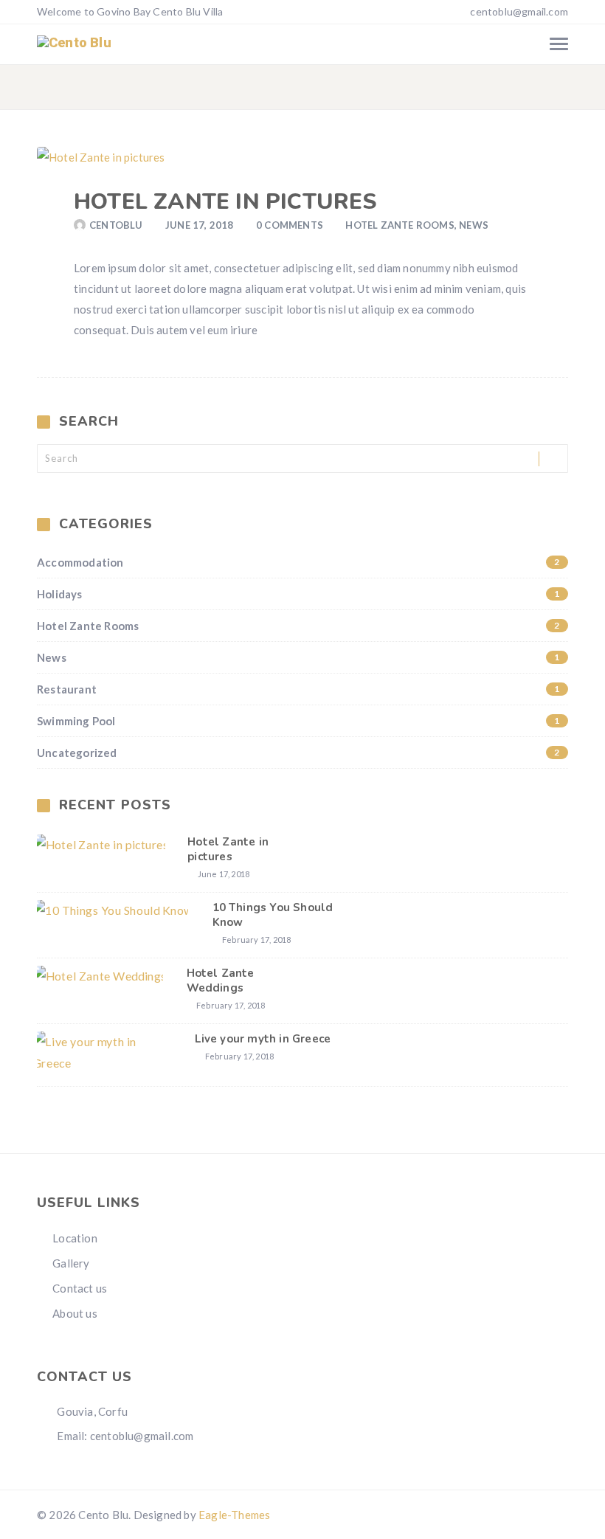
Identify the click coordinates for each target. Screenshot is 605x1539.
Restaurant (298, 689)
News (473, 225)
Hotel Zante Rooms (399, 225)
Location (74, 1238)
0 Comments (289, 225)
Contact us (79, 1288)
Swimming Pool (298, 720)
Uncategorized (298, 752)
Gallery (70, 1263)
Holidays (298, 594)
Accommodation (298, 562)
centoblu (116, 225)
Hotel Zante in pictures (225, 202)
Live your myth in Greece (263, 1038)
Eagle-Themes (234, 1514)
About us (74, 1313)
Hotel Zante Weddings (221, 980)
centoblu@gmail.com (519, 11)
